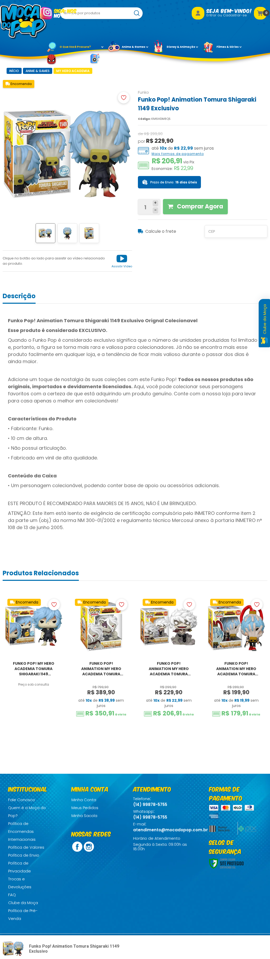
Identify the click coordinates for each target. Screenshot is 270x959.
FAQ (12, 895)
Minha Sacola (84, 815)
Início (14, 71)
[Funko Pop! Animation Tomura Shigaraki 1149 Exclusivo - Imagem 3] (89, 233)
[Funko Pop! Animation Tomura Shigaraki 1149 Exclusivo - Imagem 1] (45, 233)
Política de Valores (26, 847)
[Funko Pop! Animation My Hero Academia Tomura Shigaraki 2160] (101, 669)
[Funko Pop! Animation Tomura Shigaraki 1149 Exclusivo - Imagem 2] (67, 233)
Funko (143, 92)
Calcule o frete (160, 231)
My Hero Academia (73, 71)
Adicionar (37, 721)
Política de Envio (23, 855)
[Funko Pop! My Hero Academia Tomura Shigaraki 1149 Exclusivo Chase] (33, 669)
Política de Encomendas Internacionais (22, 831)
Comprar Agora (199, 206)
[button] (122, 261)
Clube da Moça (23, 902)
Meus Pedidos (84, 807)
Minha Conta (83, 800)
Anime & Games (38, 71)
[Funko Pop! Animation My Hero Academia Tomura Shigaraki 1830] (169, 669)
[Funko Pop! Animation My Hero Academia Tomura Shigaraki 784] (236, 669)
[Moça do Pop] (23, 21)
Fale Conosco (21, 800)
